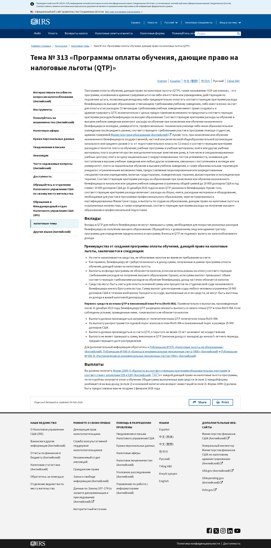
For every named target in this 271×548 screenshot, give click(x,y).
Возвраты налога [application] (76, 33)
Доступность (42, 176)
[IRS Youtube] (237, 530)
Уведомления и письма (49, 147)
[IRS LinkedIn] (230, 530)
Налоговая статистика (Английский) (45, 467)
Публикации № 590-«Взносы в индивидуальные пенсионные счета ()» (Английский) (160, 351)
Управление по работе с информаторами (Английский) (132, 488)
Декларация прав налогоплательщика (86, 431)
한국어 (205, 81)
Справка (135, 22)
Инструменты (42, 109)
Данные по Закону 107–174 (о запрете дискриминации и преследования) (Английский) (92, 495)
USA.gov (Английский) (216, 471)
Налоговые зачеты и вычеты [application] (114, 33)
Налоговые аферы (46, 130)
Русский (169, 22)
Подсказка (61, 46)
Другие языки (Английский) (52, 232)
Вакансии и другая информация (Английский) (47, 443)
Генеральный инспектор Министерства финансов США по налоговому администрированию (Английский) (218, 454)
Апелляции (40, 155)
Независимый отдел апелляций (86, 459)
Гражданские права (86, 469)
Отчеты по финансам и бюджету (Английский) (45, 455)
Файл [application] (37, 33)
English (162, 81)
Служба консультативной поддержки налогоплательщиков (90, 445)
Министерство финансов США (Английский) (218, 436)
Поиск (238, 33)
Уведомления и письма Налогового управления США (135, 436)
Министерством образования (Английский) (139, 135)
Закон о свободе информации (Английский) (91, 479)
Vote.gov (207, 490)
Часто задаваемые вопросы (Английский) (52, 166)
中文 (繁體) (191, 81)
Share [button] (202, 402)
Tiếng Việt (233, 81)
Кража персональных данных (53, 139)
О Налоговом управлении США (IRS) (47, 431)
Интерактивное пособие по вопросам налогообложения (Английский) (53, 96)
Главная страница (41, 46)
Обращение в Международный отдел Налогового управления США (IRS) (53, 208)
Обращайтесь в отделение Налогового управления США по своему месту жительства (53, 189)
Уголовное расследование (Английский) (133, 474)
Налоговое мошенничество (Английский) (134, 462)
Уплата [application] (52, 33)
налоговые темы (80, 46)
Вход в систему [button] (229, 22)
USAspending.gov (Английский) (213, 480)
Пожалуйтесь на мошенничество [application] (193, 33)
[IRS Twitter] (216, 530)
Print (225, 402)
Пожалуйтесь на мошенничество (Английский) (53, 120)
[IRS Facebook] (209, 530)
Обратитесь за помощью (47, 477)
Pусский (164, 459)
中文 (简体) (166, 437)
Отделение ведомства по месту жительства (47, 486)
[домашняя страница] (40, 20)
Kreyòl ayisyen (168, 474)
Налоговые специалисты (198, 22)
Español (175, 81)
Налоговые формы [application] (152, 33)
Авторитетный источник (90, 509)
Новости (152, 22)
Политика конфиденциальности (198, 543)
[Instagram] (223, 530)
